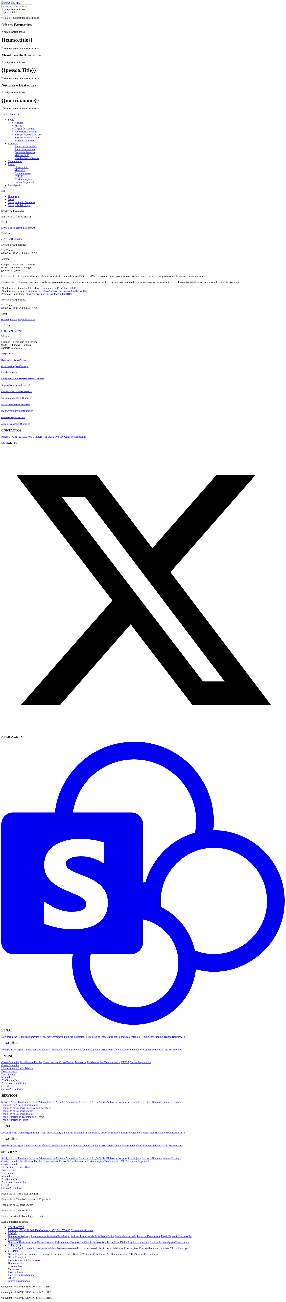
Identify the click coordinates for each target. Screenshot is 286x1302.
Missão (18, 125)
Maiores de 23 (22, 155)
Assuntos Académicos (66, 1102)
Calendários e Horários (36, 1049)
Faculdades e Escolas (26, 131)
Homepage (13, 196)
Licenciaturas (21, 167)
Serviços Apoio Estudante (28, 134)
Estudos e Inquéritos (132, 1049)
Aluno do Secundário (26, 146)
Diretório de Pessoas (83, 1049)
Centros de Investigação (155, 1049)
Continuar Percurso (25, 152)
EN (3, 190)
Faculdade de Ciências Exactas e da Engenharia (26, 1108)
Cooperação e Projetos (129, 1102)
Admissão (13, 143)
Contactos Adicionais (75, 436)
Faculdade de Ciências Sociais (17, 1111)
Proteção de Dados (98, 1036)
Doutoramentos (23, 173)
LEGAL (12, 1233)
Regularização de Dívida (108, 1049)
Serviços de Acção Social (92, 1102)
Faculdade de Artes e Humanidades (19, 1105)
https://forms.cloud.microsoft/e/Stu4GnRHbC (49, 294)
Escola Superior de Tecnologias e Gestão (22, 1116)
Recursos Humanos (152, 1102)
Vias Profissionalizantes (27, 158)
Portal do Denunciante (142, 1036)
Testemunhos (176, 1049)
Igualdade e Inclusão (119, 1036)
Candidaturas (15, 161)
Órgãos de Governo (25, 128)
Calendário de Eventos (60, 1049)
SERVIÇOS (14, 1245)
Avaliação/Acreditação (51, 1036)
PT (7, 190)
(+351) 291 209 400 (16, 436)
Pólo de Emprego (172, 1102)
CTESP (19, 176)
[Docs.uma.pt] (143, 1024)
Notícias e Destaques (12, 1049)
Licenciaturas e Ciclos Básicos (58, 1062)
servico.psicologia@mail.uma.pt (18, 227)
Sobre (11, 119)
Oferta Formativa (10, 1062)
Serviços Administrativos (28, 137)
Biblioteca (111, 1102)
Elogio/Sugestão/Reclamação (169, 1036)
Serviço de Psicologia (19, 205)
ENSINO (13, 1251)
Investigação (14, 185)
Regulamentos (31, 1036)
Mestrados (20, 170)
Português (15, 114)
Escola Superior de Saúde (14, 1119)
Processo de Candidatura (14, 1083)
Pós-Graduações (23, 179)
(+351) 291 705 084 (11, 239)
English (5, 114)
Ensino (11, 164)
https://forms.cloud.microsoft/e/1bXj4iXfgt (65, 291)
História (19, 122)
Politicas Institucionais (75, 1036)
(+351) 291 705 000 (48, 436)
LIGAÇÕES (14, 1239)
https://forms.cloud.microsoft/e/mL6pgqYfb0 (51, 288)
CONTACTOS (16, 1227)
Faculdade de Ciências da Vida (17, 1113)
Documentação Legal (12, 1036)
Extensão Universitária (26, 140)
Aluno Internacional (25, 149)
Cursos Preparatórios (25, 182)
